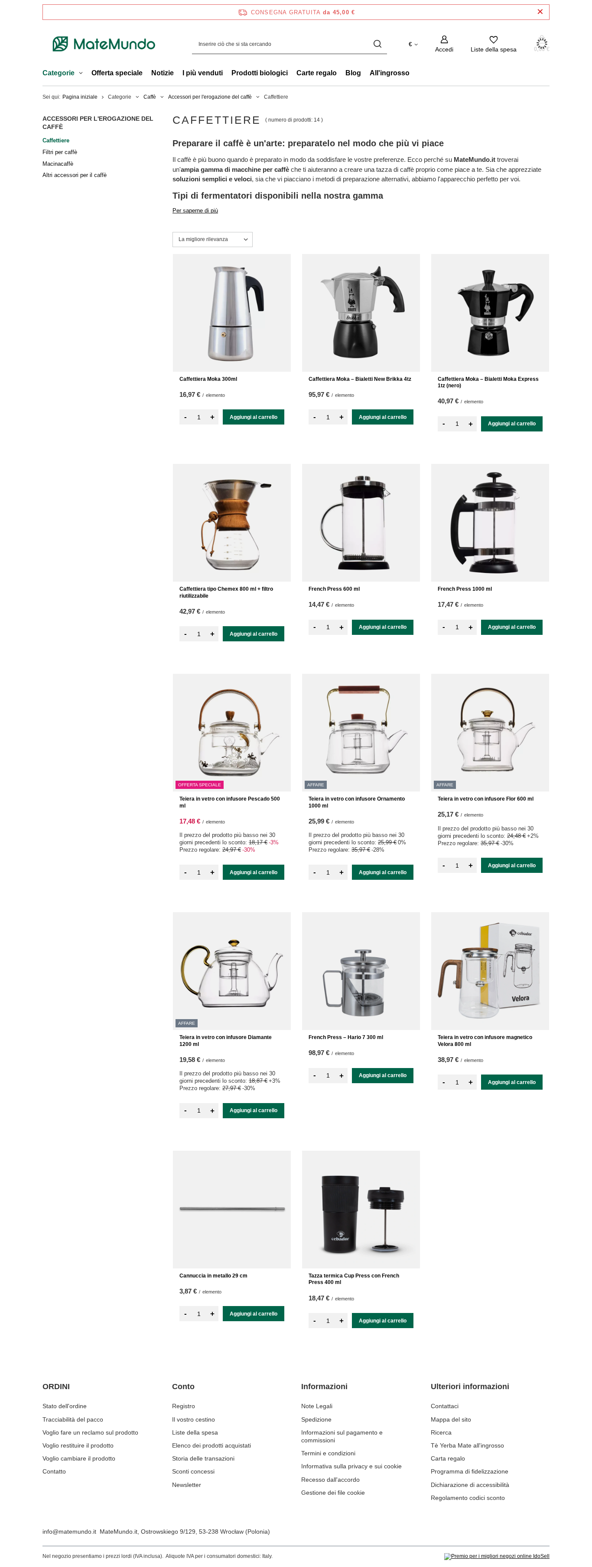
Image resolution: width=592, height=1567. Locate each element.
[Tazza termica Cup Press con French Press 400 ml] (361, 1209)
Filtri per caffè (59, 152)
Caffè (149, 97)
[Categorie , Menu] (83, 74)
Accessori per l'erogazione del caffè (210, 97)
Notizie (162, 73)
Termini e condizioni (328, 1453)
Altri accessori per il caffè (74, 175)
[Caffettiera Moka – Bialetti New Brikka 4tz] (361, 313)
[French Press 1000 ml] (490, 523)
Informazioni (324, 1386)
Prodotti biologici (259, 73)
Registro (183, 1406)
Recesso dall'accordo (330, 1479)
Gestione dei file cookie (333, 1492)
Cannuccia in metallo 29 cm (213, 1276)
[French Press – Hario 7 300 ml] (361, 971)
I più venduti (202, 73)
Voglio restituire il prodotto (78, 1445)
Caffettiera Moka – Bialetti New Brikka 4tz (360, 379)
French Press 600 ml (334, 589)
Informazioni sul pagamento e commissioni (342, 1436)
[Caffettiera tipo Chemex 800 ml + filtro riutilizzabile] (232, 523)
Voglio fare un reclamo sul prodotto (90, 1432)
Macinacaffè (57, 164)
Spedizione (316, 1419)
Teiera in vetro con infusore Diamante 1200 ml (225, 1040)
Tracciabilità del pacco (72, 1419)
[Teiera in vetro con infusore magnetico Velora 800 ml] (490, 971)
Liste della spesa (195, 1432)
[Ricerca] (377, 44)
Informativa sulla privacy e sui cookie (351, 1466)
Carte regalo (316, 73)
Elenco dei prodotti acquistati (211, 1445)
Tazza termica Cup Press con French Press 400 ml (354, 1279)
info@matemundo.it (69, 1531)
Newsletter (186, 1484)
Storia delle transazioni (203, 1458)
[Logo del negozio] (104, 44)
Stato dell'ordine (64, 1406)
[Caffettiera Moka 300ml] (232, 313)
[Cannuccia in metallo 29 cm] (232, 1209)
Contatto (54, 1471)
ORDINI (56, 1386)
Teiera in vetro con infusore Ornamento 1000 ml (357, 802)
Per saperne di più (195, 210)
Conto (183, 1386)
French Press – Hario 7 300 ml (346, 1037)
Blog (353, 73)
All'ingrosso (390, 73)
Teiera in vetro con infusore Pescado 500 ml (229, 802)
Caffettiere (55, 140)
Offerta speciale (117, 73)
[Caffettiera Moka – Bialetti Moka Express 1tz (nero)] (490, 313)
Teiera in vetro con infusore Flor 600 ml (485, 799)
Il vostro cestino (193, 1419)
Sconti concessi (193, 1471)
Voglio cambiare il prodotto (78, 1458)
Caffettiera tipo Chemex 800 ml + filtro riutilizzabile (226, 592)
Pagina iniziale (80, 97)
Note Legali (316, 1406)
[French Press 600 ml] (361, 523)
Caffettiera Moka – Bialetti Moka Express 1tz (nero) (488, 382)
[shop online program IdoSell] (497, 1556)
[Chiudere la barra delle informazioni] (540, 12)
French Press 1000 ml (465, 589)
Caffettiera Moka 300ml (208, 379)
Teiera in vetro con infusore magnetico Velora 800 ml (485, 1040)
